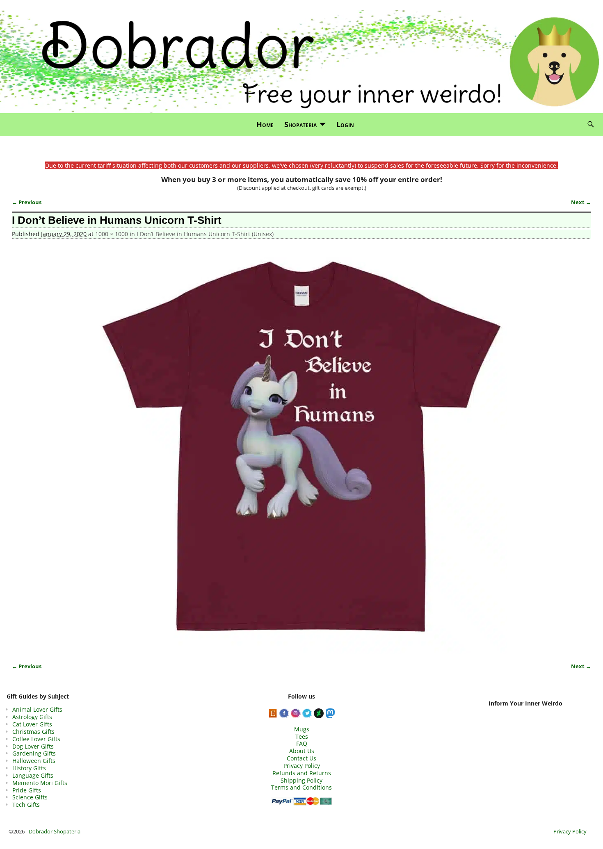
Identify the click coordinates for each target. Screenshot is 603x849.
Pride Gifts (26, 790)
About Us (301, 751)
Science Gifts (30, 797)
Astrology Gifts (32, 717)
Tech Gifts (26, 804)
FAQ (301, 743)
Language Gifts (32, 775)
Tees (301, 736)
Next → (581, 202)
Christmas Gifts (33, 731)
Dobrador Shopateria (54, 831)
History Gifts (29, 768)
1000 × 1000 (111, 234)
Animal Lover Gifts (37, 709)
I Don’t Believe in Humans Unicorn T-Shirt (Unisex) (205, 234)
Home (265, 124)
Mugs (301, 729)
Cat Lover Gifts (32, 724)
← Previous (26, 202)
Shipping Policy (301, 780)
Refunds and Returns (301, 773)
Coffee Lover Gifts (36, 739)
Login (345, 124)
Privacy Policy (301, 765)
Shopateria (300, 124)
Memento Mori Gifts (39, 783)
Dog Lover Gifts (33, 746)
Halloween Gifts (33, 761)
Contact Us (301, 758)
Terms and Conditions (301, 787)
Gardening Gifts (34, 753)
